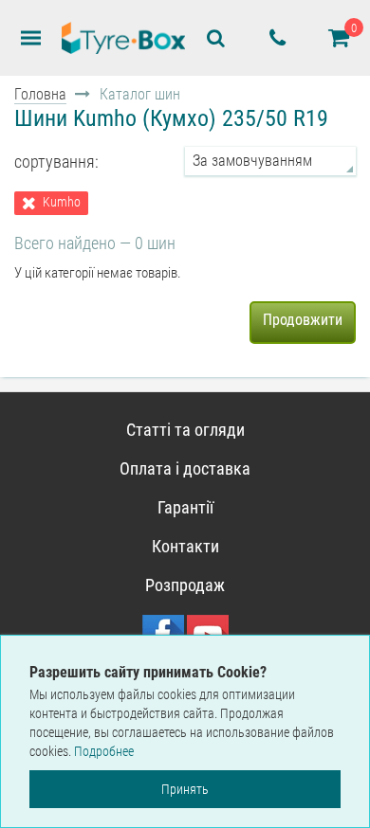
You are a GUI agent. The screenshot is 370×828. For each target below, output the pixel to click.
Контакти (185, 546)
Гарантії (185, 507)
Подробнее (104, 751)
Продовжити (302, 320)
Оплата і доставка (185, 468)
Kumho (62, 202)
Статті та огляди (185, 430)
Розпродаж (185, 585)
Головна (40, 94)
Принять (185, 789)
